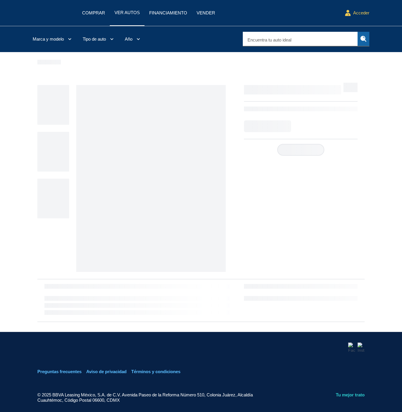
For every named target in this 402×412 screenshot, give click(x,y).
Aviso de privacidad (106, 371)
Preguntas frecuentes (59, 371)
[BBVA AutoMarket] (53, 13)
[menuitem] (53, 39)
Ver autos (127, 12)
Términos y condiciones (155, 371)
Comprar (93, 12)
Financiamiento (168, 12)
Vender (206, 12)
